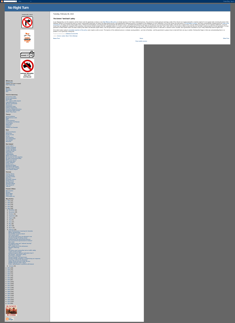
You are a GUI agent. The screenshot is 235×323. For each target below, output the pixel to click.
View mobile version (141, 41)
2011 (8, 287)
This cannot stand (13, 235)
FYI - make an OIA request (13, 101)
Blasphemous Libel (11, 117)
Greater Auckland (11, 148)
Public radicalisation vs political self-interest (21, 264)
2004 (8, 301)
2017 (8, 275)
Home (141, 38)
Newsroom (9, 133)
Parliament (9, 105)
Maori (67, 36)
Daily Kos (8, 178)
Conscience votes (11, 96)
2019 (8, 272)
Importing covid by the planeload (17, 260)
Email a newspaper (11, 98)
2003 (8, 303)
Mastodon (8, 90)
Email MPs (9, 99)
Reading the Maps (11, 165)
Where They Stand (11, 112)
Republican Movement (12, 166)
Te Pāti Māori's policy (191, 23)
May (10, 223)
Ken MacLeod (10, 182)
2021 (8, 268)
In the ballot (9, 123)
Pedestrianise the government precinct (19, 239)
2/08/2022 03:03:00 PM (72, 33)
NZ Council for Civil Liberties (14, 157)
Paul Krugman (10, 185)
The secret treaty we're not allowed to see (20, 236)
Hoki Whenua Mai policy (110, 22)
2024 (8, 204)
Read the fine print (13, 244)
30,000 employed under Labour (17, 262)
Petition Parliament (11, 107)
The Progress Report (12, 169)
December (12, 210)
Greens (59, 36)
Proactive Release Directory (13, 109)
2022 (8, 208)
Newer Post (56, 38)
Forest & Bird (9, 146)
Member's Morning (13, 247)
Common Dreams (11, 132)
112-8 (9, 249)
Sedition (8, 126)
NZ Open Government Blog (13, 158)
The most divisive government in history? (20, 240)
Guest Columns (10, 120)
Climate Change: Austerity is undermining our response (24, 258)
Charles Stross (10, 174)
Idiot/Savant (9, 82)
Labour (63, 36)
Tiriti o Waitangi (73, 36)
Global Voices (10, 180)
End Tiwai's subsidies (14, 255)
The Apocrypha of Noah (12, 168)
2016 (8, 278)
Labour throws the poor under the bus (19, 261)
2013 (8, 283)
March (11, 227)
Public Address (10, 162)
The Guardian (10, 137)
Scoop (8, 136)
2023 (8, 206)
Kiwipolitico (9, 153)
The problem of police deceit (16, 233)
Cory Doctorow (10, 175)
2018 (8, 274)
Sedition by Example (12, 127)
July (10, 220)
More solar (11, 242)
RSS (7, 91)
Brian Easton (9, 190)
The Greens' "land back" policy (64, 19)
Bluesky (8, 89)
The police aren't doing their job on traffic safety (22, 250)
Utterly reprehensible (14, 232)
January (11, 266)
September (12, 216)
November (12, 212)
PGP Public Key (10, 85)
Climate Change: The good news (17, 257)
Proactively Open (11, 161)
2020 (8, 270)
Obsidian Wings (10, 183)
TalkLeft (8, 186)
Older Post (226, 38)
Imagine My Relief (11, 150)
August (11, 218)
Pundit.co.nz (9, 164)
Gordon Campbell (11, 147)
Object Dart (9, 195)
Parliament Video (11, 106)
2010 (8, 289)
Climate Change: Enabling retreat (17, 238)
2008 (8, 293)
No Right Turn (18, 8)
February (11, 229)
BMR (7, 119)
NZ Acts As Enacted (11, 103)
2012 (8, 285)
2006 (8, 297)
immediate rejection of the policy (77, 30)
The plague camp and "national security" (20, 243)
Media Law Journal (11, 155)
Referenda (9, 124)
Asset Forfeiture (10, 116)
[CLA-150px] (27, 49)
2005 (8, 299)
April (10, 225)
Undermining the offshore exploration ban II (20, 253)
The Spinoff (9, 140)
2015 (8, 279)
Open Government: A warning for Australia (20, 231)
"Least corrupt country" (15, 251)
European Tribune (11, 179)
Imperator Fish (10, 151)
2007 (8, 295)
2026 (8, 201)
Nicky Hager (9, 193)
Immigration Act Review (12, 122)
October (11, 214)
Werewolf (8, 141)
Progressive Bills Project (13, 110)
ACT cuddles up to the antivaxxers (18, 246)
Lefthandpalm (10, 154)
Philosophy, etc (10, 196)
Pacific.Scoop (10, 134)
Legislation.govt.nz (11, 102)
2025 (8, 202)
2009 (8, 291)
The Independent (10, 138)
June (10, 222)
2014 (8, 281)
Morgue (8, 192)
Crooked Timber (10, 176)
